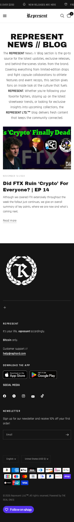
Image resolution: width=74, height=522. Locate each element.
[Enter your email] (67, 434)
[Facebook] (7, 396)
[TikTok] (45, 395)
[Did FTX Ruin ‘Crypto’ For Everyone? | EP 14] (37, 148)
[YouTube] (35, 396)
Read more (10, 220)
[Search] (62, 16)
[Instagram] (26, 396)
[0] (68, 16)
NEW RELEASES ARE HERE (41, 4)
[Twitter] (16, 396)
